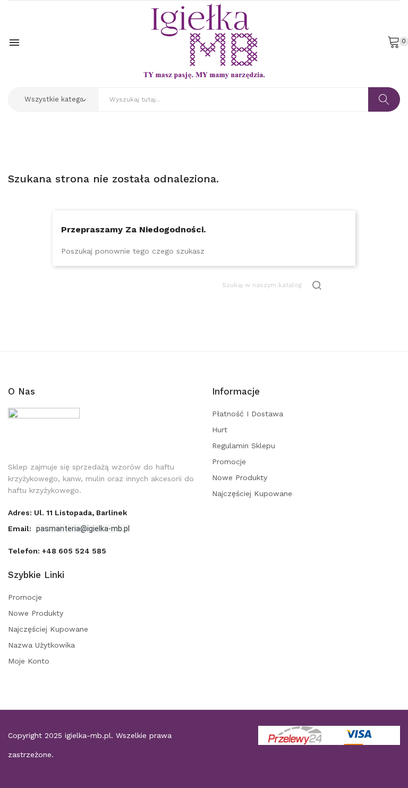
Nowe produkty (239, 477)
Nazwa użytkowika (41, 645)
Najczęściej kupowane (252, 493)
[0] (393, 41)
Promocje (229, 461)
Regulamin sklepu (243, 445)
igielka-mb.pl (88, 735)
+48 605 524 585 (74, 551)
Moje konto (28, 661)
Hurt (219, 429)
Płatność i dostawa (247, 413)
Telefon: (57, 551)
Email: (20, 528)
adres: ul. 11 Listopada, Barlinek (67, 512)
